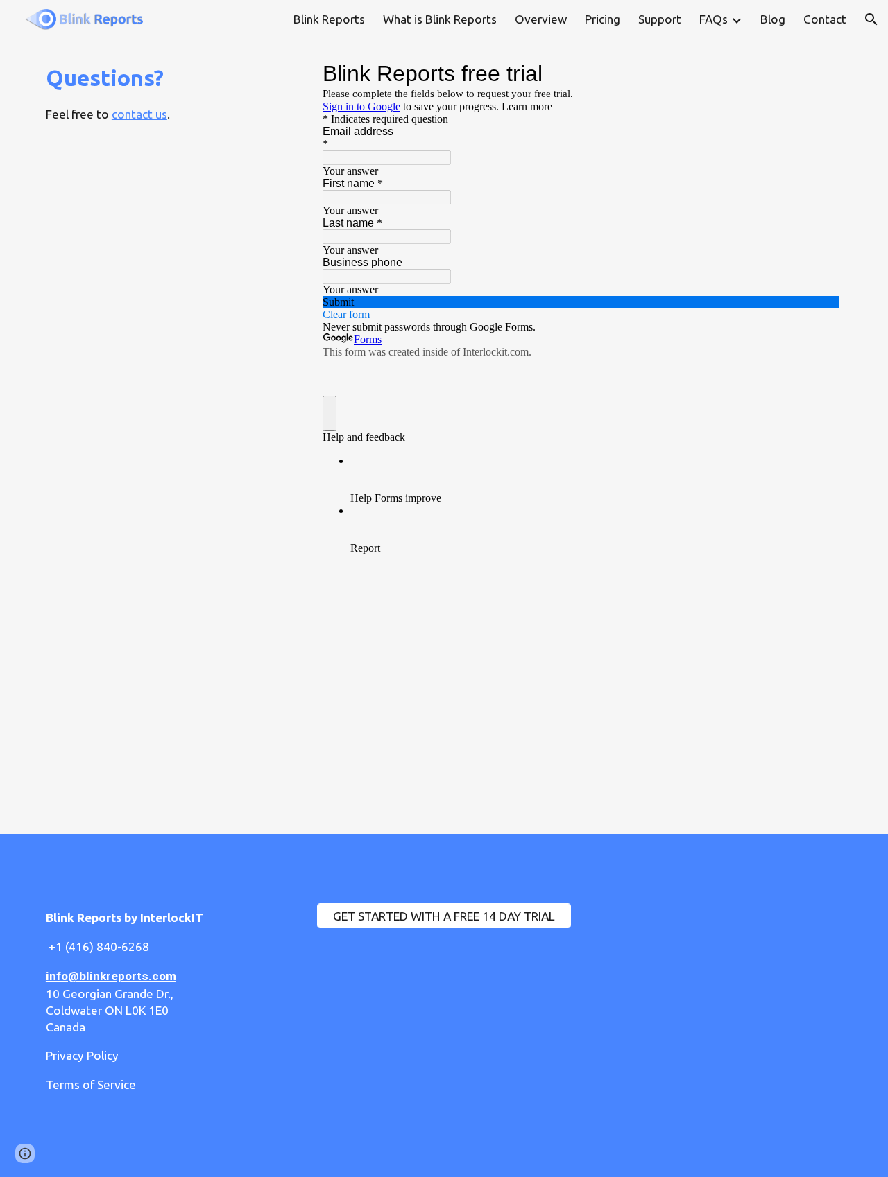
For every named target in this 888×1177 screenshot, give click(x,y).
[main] (170, 92)
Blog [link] (772, 19)
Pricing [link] (602, 19)
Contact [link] (824, 19)
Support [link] (659, 19)
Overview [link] (541, 19)
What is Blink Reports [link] (440, 19)
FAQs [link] (713, 19)
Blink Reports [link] (329, 19)
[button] (871, 19)
